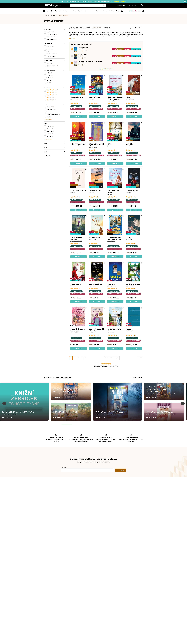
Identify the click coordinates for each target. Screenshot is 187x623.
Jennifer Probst (82, 62)
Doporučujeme (97, 27)
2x (134, 150)
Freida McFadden (111, 286)
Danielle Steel (92, 239)
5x (116, 150)
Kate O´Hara (92, 332)
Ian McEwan (129, 239)
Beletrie (55, 15)
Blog (117, 10)
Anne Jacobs (110, 332)
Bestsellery (78, 27)
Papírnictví (98, 10)
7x (79, 103)
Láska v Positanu (83, 47)
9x (97, 103)
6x (116, 103)
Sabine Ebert (73, 286)
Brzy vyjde (107, 27)
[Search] (104, 5)
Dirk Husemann (111, 145)
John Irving (91, 192)
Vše (71, 27)
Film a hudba (90, 10)
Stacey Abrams (92, 286)
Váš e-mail (63, 467)
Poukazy (74, 10)
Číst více (71, 38)
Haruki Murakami (93, 147)
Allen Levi (72, 192)
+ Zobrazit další (48, 119)
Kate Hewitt (110, 194)
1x (79, 196)
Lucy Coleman (82, 49)
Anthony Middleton (75, 145)
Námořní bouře (83, 54)
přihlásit (120, 470)
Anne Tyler (128, 192)
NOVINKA (73, 187)
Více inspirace (138, 377)
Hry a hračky (81, 10)
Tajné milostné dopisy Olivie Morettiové (90, 61)
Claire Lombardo (130, 286)
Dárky (105, 10)
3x (79, 150)
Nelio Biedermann (130, 99)
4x (97, 288)
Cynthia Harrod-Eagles (76, 241)
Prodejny (111, 10)
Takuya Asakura (74, 332)
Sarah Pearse (129, 145)
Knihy (47, 10)
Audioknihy (64, 10)
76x (117, 288)
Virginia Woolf (129, 331)
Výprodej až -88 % (136, 49)
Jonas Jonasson (111, 241)
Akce (124, 10)
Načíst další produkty (105, 69)
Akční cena (127, 49)
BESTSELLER (120, 49)
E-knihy (55, 10)
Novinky (87, 27)
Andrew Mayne (82, 56)
